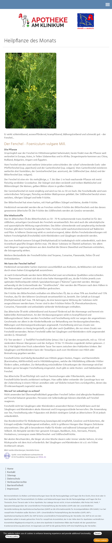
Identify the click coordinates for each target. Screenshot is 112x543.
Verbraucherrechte (17, 481)
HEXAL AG (42, 457)
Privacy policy (12, 536)
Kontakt (11, 471)
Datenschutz (13, 478)
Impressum (13, 488)
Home (10, 468)
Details (98, 533)
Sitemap (11, 475)
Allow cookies (101, 540)
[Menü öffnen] (107, 4)
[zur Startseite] (56, 21)
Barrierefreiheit (15, 485)
